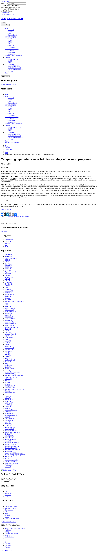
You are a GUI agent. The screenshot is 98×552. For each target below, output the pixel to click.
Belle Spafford (9, 239)
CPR (7, 391)
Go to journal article (7, 209)
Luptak (8, 275)
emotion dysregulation (12, 372)
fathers (8, 467)
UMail (7, 513)
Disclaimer (8, 530)
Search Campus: (6, 7)
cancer (8, 306)
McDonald (9, 282)
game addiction (10, 373)
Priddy (8, 332)
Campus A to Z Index (11, 506)
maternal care (10, 349)
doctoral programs (13, 216)
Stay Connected (9, 64)
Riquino (8, 336)
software (8, 379)
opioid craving (10, 360)
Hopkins (8, 434)
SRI (9, 62)
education (9, 437)
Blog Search (4, 223)
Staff (9, 33)
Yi (6, 305)
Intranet (7, 517)
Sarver (8, 401)
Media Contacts (9, 537)
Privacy (7, 532)
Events (10, 71)
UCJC (10, 61)
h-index (22, 216)
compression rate (11, 392)
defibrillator (9, 310)
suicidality (9, 411)
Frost (7, 287)
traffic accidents (10, 318)
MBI (7, 370)
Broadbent (9, 254)
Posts (6, 151)
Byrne (7, 408)
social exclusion (10, 323)
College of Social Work (12, 18)
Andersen (9, 277)
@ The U (7, 515)
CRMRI (7, 243)
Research (7, 57)
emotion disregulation (12, 432)
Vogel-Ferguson (10, 272)
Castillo (8, 296)
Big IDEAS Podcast (14, 68)
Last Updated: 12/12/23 (8, 550)
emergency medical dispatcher (15, 375)
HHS (10, 40)
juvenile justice (10, 444)
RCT (7, 394)
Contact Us (8, 493)
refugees (8, 292)
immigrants (9, 413)
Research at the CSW (14, 127)
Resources (11, 52)
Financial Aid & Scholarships (13, 56)
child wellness (10, 308)
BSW (10, 38)
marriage (8, 423)
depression (9, 451)
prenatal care (9, 348)
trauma (8, 341)
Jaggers (8, 315)
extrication (9, 320)
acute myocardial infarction (14, 453)
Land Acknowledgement (12, 518)
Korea (7, 342)
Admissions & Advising (12, 49)
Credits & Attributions (11, 533)
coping (8, 441)
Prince (8, 303)
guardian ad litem (11, 410)
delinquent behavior (12, 446)
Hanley (8, 329)
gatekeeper (9, 358)
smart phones (10, 386)
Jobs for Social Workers (12, 143)
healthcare (9, 291)
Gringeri (8, 265)
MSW (10, 42)
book (7, 417)
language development (12, 449)
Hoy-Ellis (9, 284)
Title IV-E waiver (11, 461)
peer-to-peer (9, 436)
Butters (8, 398)
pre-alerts (8, 256)
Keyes (8, 270)
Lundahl (8, 280)
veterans (8, 456)
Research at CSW (13, 59)
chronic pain (9, 368)
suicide (8, 356)
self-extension (10, 418)
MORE (8, 361)
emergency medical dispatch (14, 301)
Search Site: (4, 3)
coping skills (9, 429)
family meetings (10, 311)
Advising (11, 50)
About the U (8, 535)
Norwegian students (12, 442)
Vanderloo (9, 465)
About (6, 28)
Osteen (27, 216)
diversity (8, 267)
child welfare (10, 313)
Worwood (9, 399)
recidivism (9, 403)
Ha (7, 458)
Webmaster (8, 495)
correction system (11, 415)
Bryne (7, 298)
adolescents (9, 322)
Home (6, 94)
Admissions (12, 54)
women (8, 289)
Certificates (11, 47)
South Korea (9, 325)
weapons (8, 299)
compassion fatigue (11, 327)
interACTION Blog (14, 66)
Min (7, 344)
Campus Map (9, 510)
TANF (8, 425)
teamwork (9, 317)
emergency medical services (14, 389)
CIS (6, 511)
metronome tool (10, 387)
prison (7, 422)
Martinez (8, 273)
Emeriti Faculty (13, 35)
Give (6, 73)
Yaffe (7, 261)
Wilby (7, 279)
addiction (8, 351)
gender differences (11, 439)
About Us (11, 30)
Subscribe (4, 231)
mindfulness (10, 337)
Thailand (8, 406)
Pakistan (8, 405)
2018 (6, 153)
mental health (10, 420)
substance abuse (10, 334)
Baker (7, 363)
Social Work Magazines (15, 69)
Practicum (11, 45)
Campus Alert (5, 13)
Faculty (10, 31)
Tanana (8, 382)
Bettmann (9, 286)
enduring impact (10, 430)
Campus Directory (10, 508)
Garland (8, 330)
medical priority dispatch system (15, 455)
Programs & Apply (10, 37)
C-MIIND (8, 241)
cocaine (8, 346)
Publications (8, 149)
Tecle (7, 263)
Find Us (7, 491)
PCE (7, 353)
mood (7, 384)
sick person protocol (12, 377)
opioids (8, 367)
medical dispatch (11, 258)
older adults (9, 294)
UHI (7, 380)
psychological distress (12, 463)
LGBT (8, 339)
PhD (9, 43)
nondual (8, 365)
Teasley (8, 268)
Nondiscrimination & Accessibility (15, 528)
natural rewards (10, 427)
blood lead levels (11, 448)
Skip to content (5, 1)
